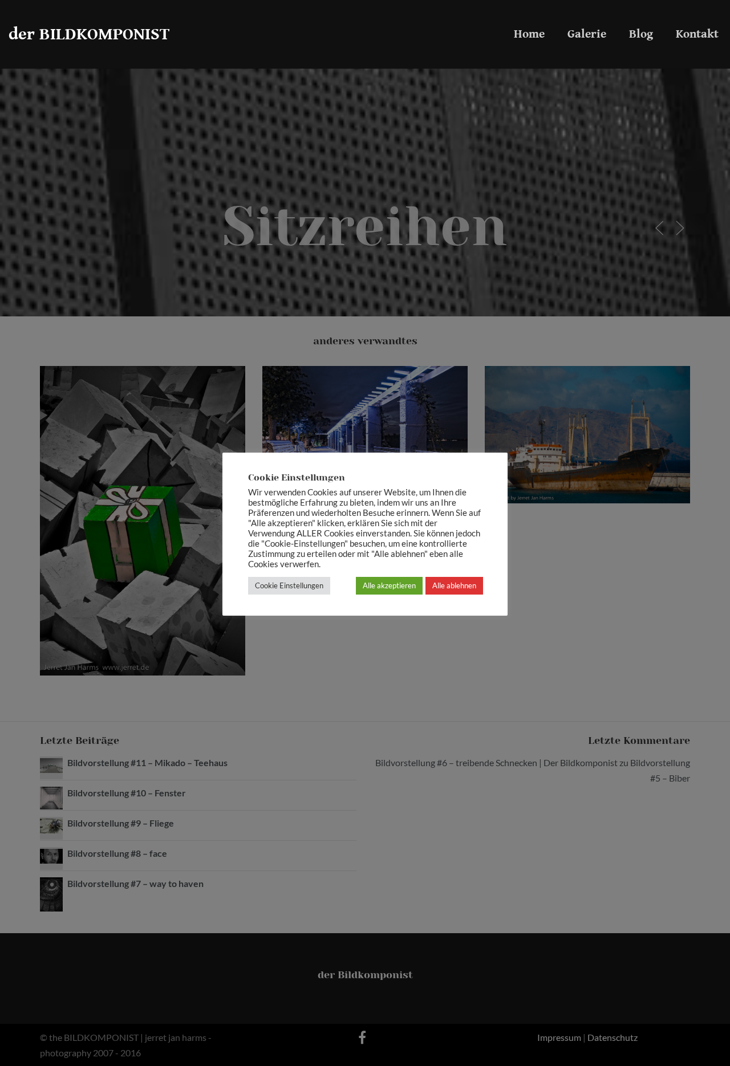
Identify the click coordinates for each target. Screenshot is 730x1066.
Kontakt (697, 34)
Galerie (586, 34)
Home (529, 34)
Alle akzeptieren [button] (389, 585)
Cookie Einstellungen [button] (289, 585)
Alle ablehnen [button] (454, 585)
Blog (641, 34)
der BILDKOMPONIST (89, 34)
